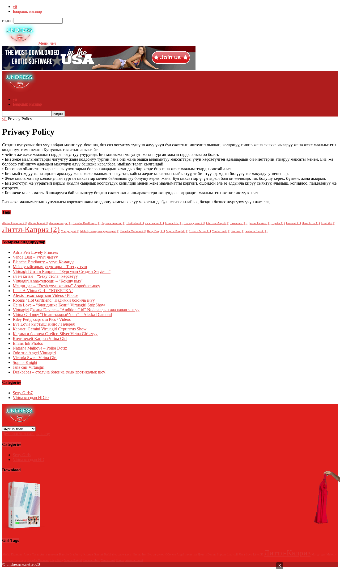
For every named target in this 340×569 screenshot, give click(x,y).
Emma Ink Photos (28, 343)
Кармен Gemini (113, 223)
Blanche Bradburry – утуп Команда (43, 262)
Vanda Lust (221, 231)
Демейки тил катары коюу (26, 433)
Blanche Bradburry (86, 223)
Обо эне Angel (217, 223)
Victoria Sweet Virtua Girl (35, 357)
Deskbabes (135, 223)
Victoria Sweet (256, 231)
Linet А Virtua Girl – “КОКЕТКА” (43, 290)
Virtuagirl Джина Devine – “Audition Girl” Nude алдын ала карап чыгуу (76, 310)
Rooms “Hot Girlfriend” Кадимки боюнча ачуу (54, 300)
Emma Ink (173, 223)
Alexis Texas (38, 223)
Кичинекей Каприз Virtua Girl (40, 338)
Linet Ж (328, 223)
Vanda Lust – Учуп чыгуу (35, 257)
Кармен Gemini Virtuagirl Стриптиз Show (50, 329)
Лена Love (311, 223)
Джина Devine (259, 223)
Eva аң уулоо (194, 223)
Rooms (237, 231)
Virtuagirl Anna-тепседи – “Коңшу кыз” (48, 281)
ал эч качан (154, 223)
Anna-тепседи (60, 223)
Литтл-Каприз (31, 229)
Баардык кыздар (27, 11)
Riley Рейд (156, 231)
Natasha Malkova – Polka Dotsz (40, 348)
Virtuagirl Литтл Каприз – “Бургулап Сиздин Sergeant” (61, 271)
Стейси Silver (200, 231)
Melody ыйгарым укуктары (99, 231)
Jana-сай (293, 223)
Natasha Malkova (133, 231)
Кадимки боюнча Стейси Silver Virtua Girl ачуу (55, 333)
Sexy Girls (23, 393)
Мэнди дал (70, 231)
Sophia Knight (177, 231)
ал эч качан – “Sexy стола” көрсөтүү (45, 276)
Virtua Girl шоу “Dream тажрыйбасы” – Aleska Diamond (62, 314)
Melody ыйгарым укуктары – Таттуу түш (50, 266)
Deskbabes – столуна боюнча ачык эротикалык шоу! (60, 372)
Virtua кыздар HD (31, 397)
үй (15, 6)
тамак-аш (238, 223)
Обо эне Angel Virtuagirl (34, 353)
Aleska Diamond (14, 223)
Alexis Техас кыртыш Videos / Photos (45, 295)
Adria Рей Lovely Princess (35, 252)
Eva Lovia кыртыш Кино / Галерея (44, 324)
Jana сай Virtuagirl (28, 367)
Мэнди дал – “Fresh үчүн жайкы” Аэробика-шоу (56, 286)
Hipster (278, 223)
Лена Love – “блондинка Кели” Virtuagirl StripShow (59, 305)
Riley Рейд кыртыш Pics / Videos (42, 319)
